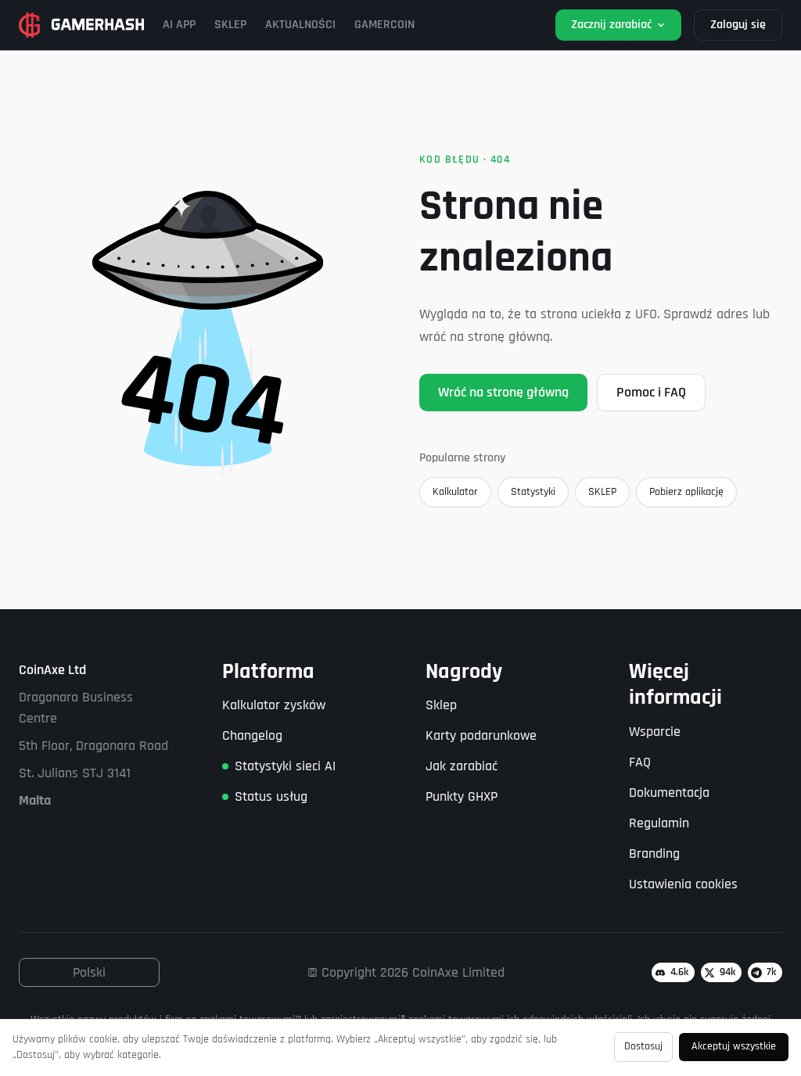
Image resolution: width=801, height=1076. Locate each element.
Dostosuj (643, 1046)
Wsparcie (655, 732)
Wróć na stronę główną (503, 392)
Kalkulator (455, 492)
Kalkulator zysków (273, 705)
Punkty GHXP (461, 796)
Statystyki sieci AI (285, 766)
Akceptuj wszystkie (733, 1046)
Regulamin (659, 823)
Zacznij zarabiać (611, 24)
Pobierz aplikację (686, 492)
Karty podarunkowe (481, 735)
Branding (654, 854)
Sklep (441, 705)
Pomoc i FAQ (651, 392)
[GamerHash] (81, 25)
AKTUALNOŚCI (300, 24)
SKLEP (230, 24)
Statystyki (533, 492)
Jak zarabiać (461, 766)
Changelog (252, 735)
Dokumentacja (669, 793)
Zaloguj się (738, 24)
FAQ (640, 762)
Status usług (271, 796)
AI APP (179, 24)
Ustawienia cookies (683, 884)
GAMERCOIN (384, 24)
